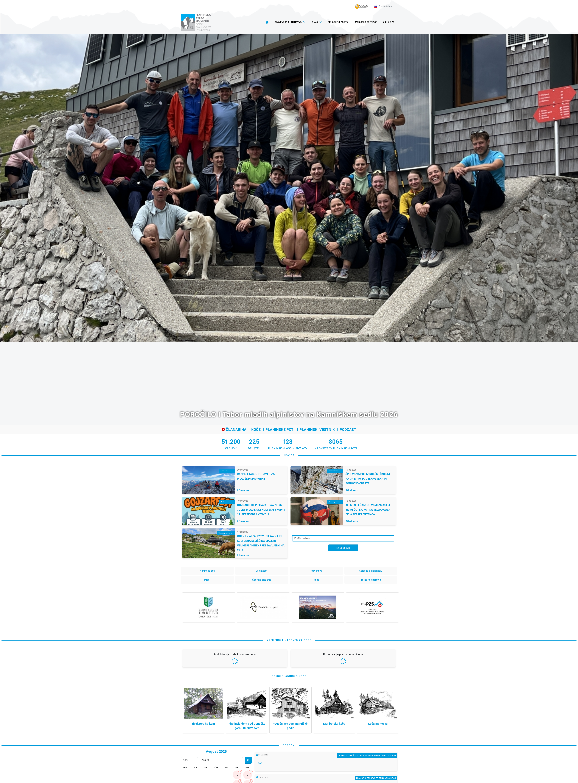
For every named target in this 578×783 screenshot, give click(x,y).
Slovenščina (385, 6)
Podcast (348, 429)
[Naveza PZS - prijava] (361, 6)
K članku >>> (243, 490)
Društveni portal (338, 22)
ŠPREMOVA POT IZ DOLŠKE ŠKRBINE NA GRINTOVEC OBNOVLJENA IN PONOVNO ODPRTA (368, 478)
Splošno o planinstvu (370, 570)
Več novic (344, 547)
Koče (256, 429)
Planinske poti (280, 429)
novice (289, 455)
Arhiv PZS (388, 22)
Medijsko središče (366, 22)
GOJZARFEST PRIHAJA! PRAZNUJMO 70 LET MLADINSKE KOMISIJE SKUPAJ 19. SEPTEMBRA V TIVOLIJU (261, 509)
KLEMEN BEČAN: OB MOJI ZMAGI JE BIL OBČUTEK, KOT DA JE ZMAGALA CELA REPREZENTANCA (368, 509)
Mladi (207, 579)
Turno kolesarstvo (371, 579)
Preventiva (316, 570)
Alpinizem (261, 570)
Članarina (235, 429)
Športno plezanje (261, 579)
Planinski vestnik (317, 429)
